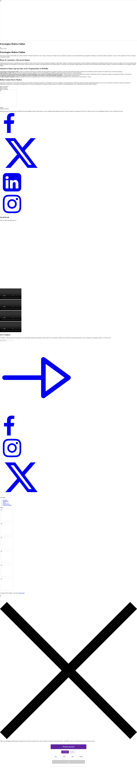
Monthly (72, 752)
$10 (56, 756)
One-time (65, 752)
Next (68, 762)
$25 (64, 756)
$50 (73, 756)
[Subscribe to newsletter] (36, 413)
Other (81, 756)
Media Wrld (22, 593)
